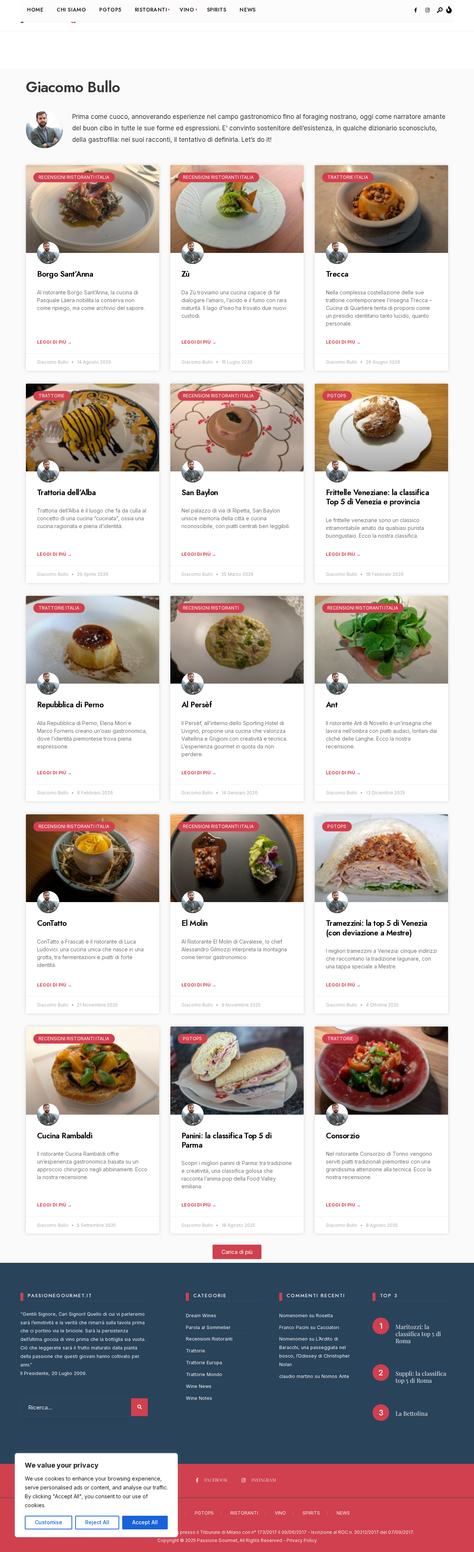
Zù (185, 274)
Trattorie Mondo (204, 1374)
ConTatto (52, 923)
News (343, 1513)
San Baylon (199, 492)
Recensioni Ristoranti (209, 1339)
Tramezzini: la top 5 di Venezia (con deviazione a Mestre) (376, 928)
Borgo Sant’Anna (65, 274)
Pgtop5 (204, 1513)
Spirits (311, 1513)
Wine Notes (199, 1398)
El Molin (194, 923)
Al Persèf (196, 704)
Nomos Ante (335, 1376)
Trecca (337, 274)
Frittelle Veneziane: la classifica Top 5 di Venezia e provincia (377, 497)
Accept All (145, 1522)
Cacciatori (328, 1327)
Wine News (198, 1386)
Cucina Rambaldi (64, 1135)
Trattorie (195, 1351)
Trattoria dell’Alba (66, 492)
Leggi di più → (54, 342)
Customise (48, 1522)
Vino (280, 1513)
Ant (331, 704)
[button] (237, 1252)
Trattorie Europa (204, 1362)
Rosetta (324, 1315)
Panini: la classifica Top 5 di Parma (226, 1140)
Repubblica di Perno (70, 704)
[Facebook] (415, 10)
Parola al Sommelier (208, 1327)
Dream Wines (201, 1315)
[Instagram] (427, 10)
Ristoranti (244, 1513)
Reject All (97, 1522)
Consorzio (342, 1135)
